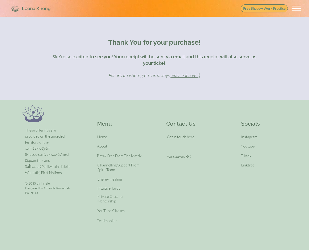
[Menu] (296, 8)
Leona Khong (36, 8)
